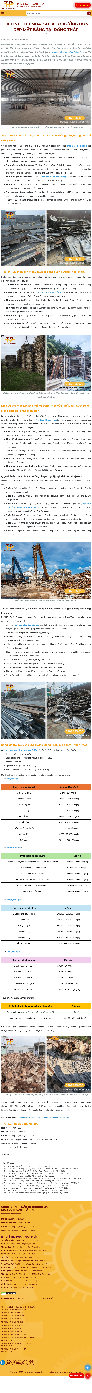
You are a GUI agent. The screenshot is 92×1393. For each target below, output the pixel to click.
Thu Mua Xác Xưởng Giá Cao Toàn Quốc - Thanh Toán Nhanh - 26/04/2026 (34, 1171)
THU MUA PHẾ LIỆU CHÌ (11, 1328)
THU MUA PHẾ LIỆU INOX (12, 1322)
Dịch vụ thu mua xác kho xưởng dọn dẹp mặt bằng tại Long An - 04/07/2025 (35, 1188)
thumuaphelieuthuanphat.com (27, 1230)
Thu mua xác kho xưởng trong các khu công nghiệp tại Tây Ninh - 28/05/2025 (36, 1193)
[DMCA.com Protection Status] (8, 1293)
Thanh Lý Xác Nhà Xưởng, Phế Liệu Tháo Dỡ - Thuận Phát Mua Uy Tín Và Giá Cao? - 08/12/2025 (42, 1178)
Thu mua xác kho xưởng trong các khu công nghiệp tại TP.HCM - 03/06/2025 (35, 1190)
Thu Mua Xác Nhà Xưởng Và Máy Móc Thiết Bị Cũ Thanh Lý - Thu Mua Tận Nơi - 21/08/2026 (41, 1169)
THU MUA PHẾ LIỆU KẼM (11, 1331)
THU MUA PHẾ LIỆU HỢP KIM (13, 1334)
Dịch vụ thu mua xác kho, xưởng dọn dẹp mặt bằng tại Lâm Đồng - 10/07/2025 (36, 1173)
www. (13, 1230)
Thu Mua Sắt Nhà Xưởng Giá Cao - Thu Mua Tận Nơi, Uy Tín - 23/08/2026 (33, 1166)
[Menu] (3, 13)
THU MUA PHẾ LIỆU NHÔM (12, 1316)
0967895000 (83, 5)
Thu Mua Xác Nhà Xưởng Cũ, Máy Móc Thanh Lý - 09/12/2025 (28, 1176)
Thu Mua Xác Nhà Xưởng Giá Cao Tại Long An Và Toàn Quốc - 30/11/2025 (33, 1181)
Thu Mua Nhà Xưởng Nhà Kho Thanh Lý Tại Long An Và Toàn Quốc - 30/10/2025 (36, 1185)
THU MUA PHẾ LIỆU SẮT (11, 1319)
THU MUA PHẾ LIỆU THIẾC (12, 1325)
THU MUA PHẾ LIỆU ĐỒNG (12, 1313)
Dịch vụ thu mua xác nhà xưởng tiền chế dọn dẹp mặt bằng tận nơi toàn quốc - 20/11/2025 (41, 1183)
